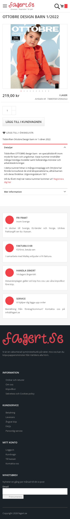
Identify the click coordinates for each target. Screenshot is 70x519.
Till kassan (11, 458)
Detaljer (8, 147)
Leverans (10, 417)
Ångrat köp (11, 421)
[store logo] (21, 6)
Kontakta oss (12, 463)
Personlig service (14, 430)
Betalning (10, 412)
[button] (21, 91)
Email (6, 486)
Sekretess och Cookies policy (20, 393)
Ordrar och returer (15, 379)
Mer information (13, 191)
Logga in (10, 449)
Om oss (9, 384)
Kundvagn (11, 454)
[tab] (35, 147)
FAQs (8, 426)
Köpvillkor (11, 389)
